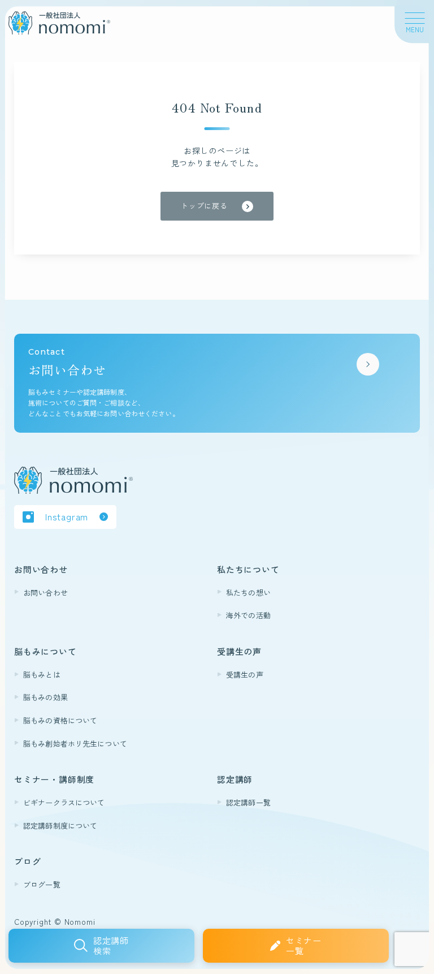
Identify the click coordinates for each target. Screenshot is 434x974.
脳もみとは (41, 674)
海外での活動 (248, 615)
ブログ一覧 (41, 884)
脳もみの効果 (45, 697)
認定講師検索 (111, 945)
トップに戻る (204, 205)
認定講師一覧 (248, 802)
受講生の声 (244, 674)
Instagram (66, 516)
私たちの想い (248, 592)
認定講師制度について (60, 825)
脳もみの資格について (60, 720)
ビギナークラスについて (64, 802)
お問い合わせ (45, 592)
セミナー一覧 (304, 945)
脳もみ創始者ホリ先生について (75, 743)
